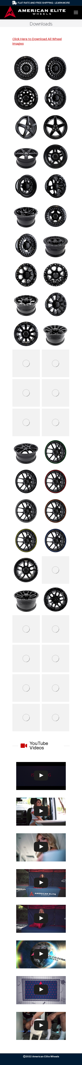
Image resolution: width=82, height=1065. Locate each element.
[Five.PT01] (55, 127)
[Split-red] (55, 481)
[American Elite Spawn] (55, 186)
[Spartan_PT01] (26, 570)
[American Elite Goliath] (55, 68)
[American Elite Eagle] (55, 393)
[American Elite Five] (26, 127)
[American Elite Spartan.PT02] (26, 599)
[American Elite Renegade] (55, 98)
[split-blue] (55, 540)
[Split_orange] (55, 511)
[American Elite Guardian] (26, 275)
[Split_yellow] (26, 540)
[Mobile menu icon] (76, 12)
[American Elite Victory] (55, 422)
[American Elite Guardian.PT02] (26, 304)
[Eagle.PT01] (26, 688)
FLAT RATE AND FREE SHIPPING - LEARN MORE (44, 3)
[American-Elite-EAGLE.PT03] (26, 422)
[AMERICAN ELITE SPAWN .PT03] (26, 216)
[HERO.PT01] (55, 363)
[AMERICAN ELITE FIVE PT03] (26, 157)
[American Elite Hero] (26, 393)
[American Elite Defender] (55, 304)
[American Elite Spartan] (55, 570)
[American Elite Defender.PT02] (55, 334)
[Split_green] (55, 452)
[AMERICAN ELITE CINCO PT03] (55, 245)
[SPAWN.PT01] (55, 599)
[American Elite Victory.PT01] (55, 629)
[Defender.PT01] (26, 334)
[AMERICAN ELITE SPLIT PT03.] (26, 452)
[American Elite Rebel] (26, 717)
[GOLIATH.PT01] (26, 68)
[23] (26, 481)
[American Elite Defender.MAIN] (55, 658)
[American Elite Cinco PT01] (55, 216)
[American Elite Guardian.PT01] (55, 275)
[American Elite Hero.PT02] (55, 717)
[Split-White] (26, 511)
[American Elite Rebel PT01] (55, 688)
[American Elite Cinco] (26, 245)
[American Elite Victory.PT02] (26, 658)
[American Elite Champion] (26, 186)
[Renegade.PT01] (26, 98)
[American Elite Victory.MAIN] (26, 629)
